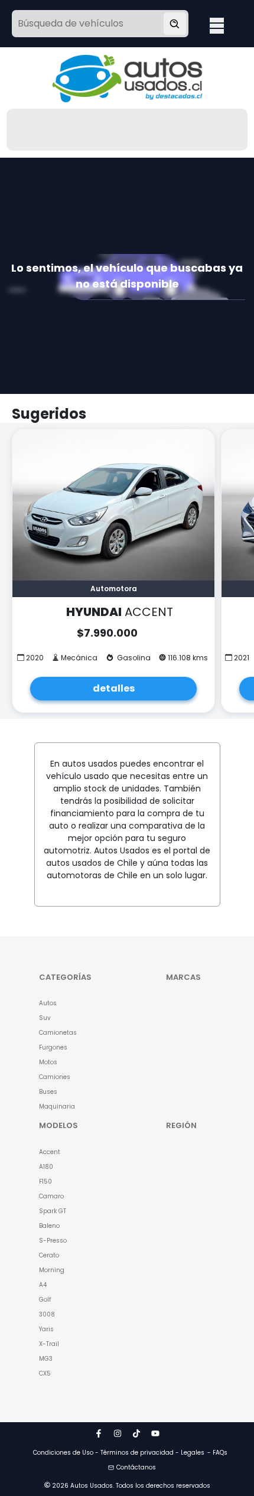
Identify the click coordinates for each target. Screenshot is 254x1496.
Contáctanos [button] (136, 1467)
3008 (47, 1314)
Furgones (53, 1047)
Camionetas (58, 1032)
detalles (114, 688)
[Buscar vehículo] (175, 23)
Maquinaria (57, 1106)
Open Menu (217, 25)
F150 (45, 1181)
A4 (43, 1284)
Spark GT (52, 1211)
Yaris (46, 1329)
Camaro (51, 1196)
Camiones (54, 1077)
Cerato (49, 1255)
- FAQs (217, 1452)
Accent (49, 1152)
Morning (51, 1270)
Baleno (49, 1225)
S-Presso (53, 1240)
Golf (45, 1299)
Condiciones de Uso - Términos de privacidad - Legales (118, 1452)
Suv (45, 1017)
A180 (46, 1166)
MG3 (46, 1358)
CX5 (45, 1373)
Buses (48, 1091)
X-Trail (49, 1343)
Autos (48, 1003)
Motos (48, 1062)
